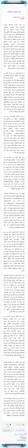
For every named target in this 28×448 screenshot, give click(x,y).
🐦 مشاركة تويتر (20, 430)
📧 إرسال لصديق (8, 430)
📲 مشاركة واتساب (8, 425)
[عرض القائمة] (25, 5)
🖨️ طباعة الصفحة (20, 424)
